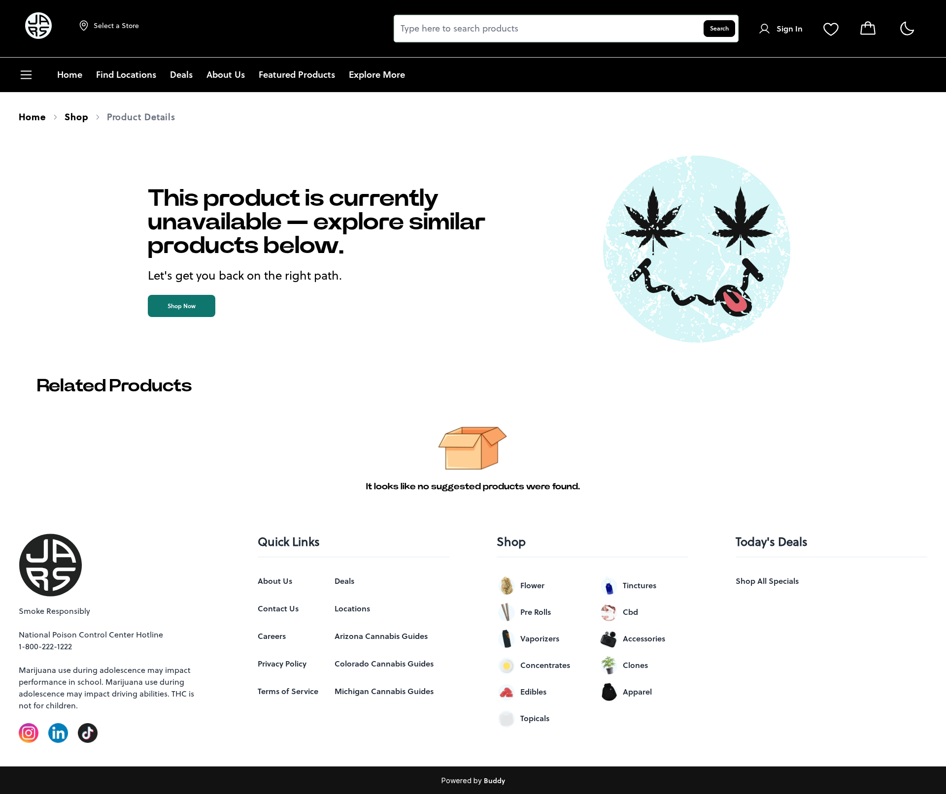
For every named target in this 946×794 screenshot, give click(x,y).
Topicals (534, 718)
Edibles (533, 691)
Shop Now (182, 306)
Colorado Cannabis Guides (384, 663)
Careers (272, 636)
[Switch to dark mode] (906, 28)
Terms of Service (288, 691)
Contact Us (278, 608)
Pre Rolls (535, 611)
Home (32, 117)
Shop (76, 117)
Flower (532, 585)
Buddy (494, 781)
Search (719, 28)
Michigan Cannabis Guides (384, 691)
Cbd (630, 611)
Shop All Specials (767, 580)
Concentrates (545, 665)
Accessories (644, 638)
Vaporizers (539, 638)
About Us (275, 580)
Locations (352, 608)
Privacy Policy (282, 663)
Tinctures (639, 585)
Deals (344, 580)
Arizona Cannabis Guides (381, 636)
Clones (635, 665)
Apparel (637, 691)
